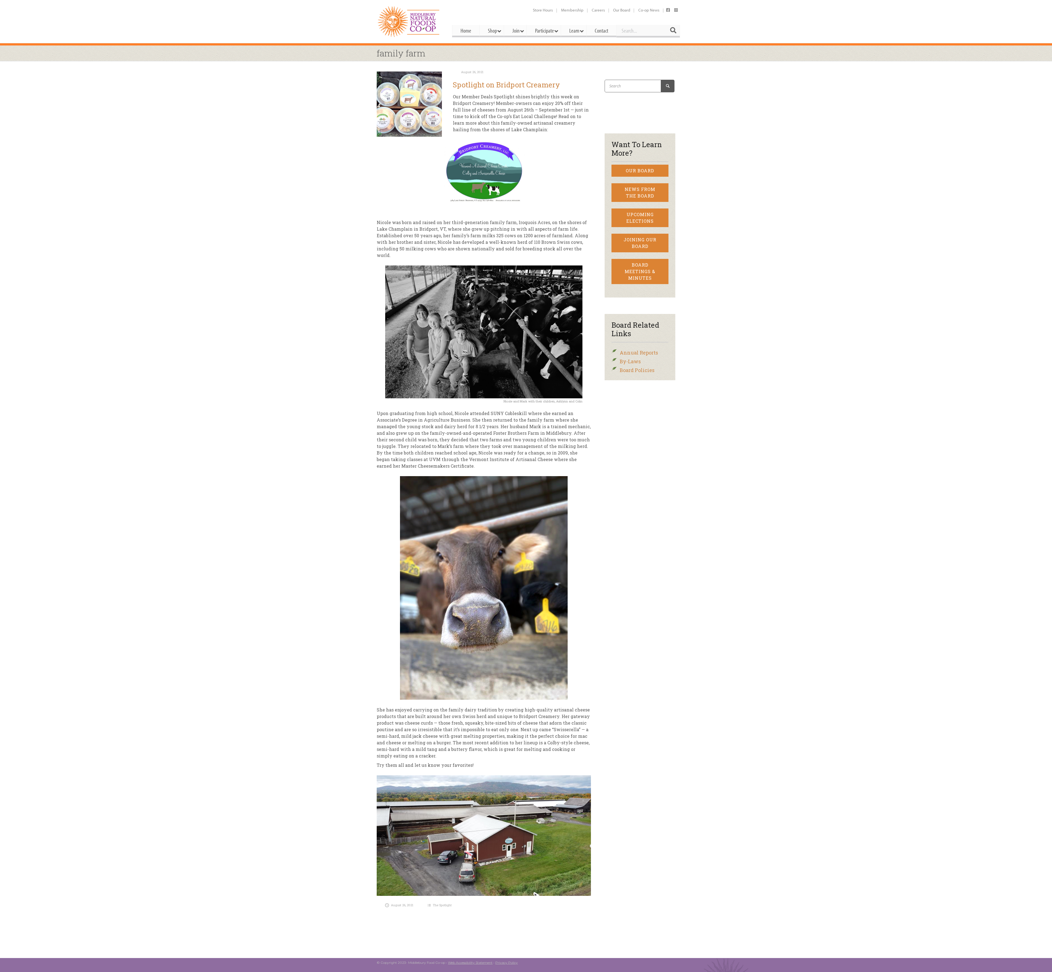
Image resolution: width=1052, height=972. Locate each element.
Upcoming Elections (640, 217)
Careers (598, 10)
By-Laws (630, 361)
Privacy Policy (506, 962)
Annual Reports (639, 352)
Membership (572, 10)
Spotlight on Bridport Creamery (506, 84)
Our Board (621, 10)
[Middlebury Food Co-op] (409, 21)
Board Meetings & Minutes (640, 271)
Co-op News (648, 10)
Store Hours (543, 10)
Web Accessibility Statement (470, 962)
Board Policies (637, 370)
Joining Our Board (640, 243)
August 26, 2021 (472, 72)
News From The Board (640, 192)
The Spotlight (442, 905)
